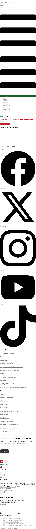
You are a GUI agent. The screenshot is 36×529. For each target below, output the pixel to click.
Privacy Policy (4, 401)
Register (2, 7)
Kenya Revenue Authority (8, 377)
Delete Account (5, 502)
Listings (5, 104)
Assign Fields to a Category (17, 520)
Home (5, 99)
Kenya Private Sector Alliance (9, 370)
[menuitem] (1, 464)
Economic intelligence (7, 363)
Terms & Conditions (6, 397)
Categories (6, 106)
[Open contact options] (1, 461)
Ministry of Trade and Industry (9, 384)
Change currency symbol (16, 523)
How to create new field (16, 518)
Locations (6, 107)
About (5, 100)
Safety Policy (4, 404)
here (10, 515)
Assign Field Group (14, 522)
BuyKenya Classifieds (6, 2)
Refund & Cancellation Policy (9, 411)
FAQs (1, 394)
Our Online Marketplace (7, 353)
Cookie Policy (4, 418)
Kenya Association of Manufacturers (11, 367)
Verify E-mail (3, 490)
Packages (6, 102)
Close (2, 474)
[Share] (4, 504)
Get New (10, 490)
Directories (6, 109)
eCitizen (2, 373)
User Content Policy (6, 421)
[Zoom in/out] (0, 504)
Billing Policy (4, 414)
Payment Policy (5, 408)
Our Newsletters (5, 431)
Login (1, 9)
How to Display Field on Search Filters (20, 525)
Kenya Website (21, 458)
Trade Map (3, 360)
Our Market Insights (6, 357)
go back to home (5, 124)
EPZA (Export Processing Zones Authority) (13, 387)
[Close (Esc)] (5, 504)
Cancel (13, 502)
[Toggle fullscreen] (2, 504)
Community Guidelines (7, 428)
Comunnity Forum (12, 528)
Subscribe (4, 451)
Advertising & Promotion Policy (10, 424)
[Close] (0, 512)
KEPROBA (3, 380)
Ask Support (3, 528)
